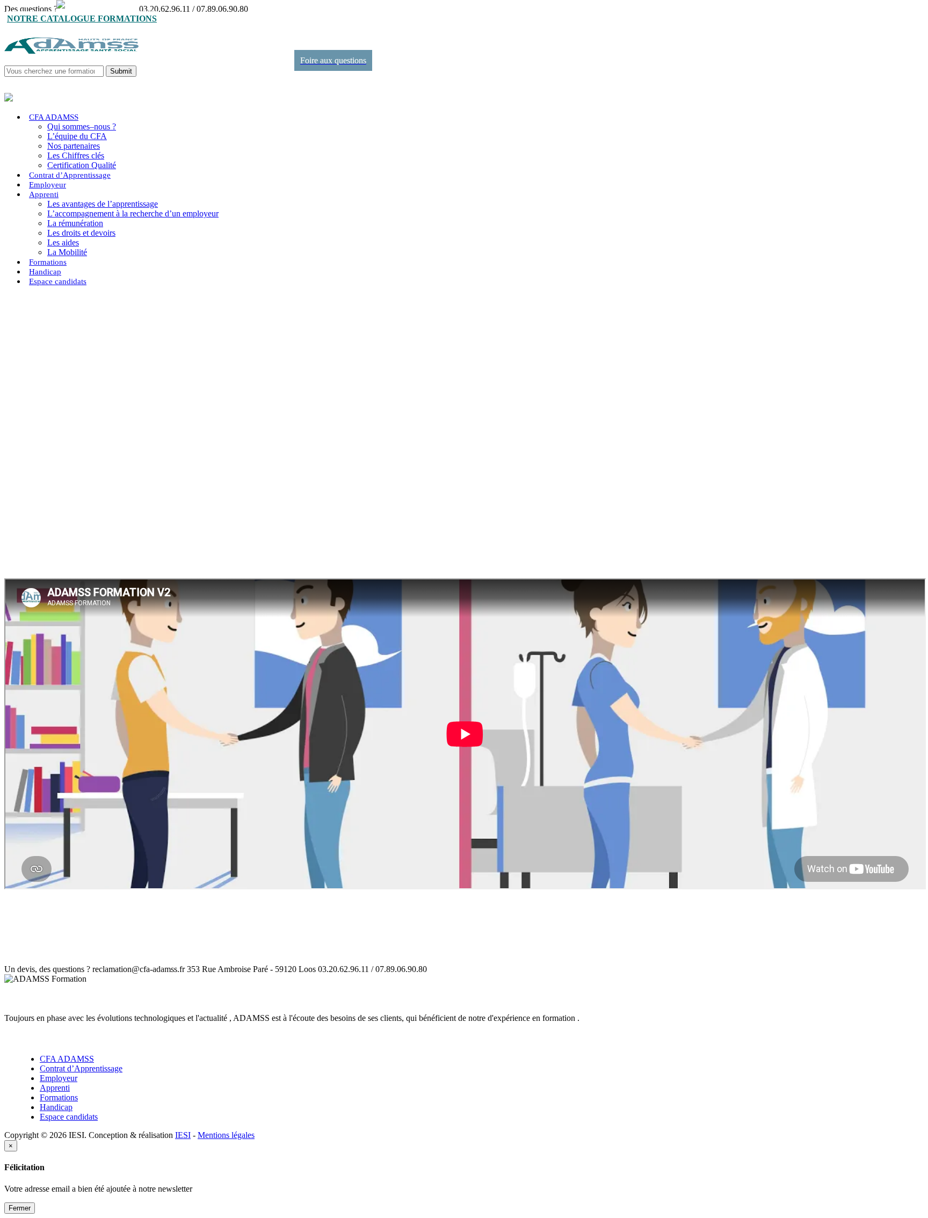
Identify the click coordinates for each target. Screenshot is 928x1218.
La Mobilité (67, 252)
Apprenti (44, 194)
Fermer (20, 1208)
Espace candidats (57, 281)
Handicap (45, 271)
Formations (48, 262)
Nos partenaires (73, 145)
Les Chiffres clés (75, 155)
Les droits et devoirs (81, 232)
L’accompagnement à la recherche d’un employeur (133, 213)
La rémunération (75, 223)
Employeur (47, 184)
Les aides (63, 242)
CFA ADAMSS (53, 117)
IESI (183, 1135)
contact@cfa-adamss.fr (98, 8)
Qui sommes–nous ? (81, 126)
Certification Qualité (81, 165)
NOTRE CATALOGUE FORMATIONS (82, 18)
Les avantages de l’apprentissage (102, 203)
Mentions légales (226, 1135)
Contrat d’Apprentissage (70, 175)
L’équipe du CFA (77, 136)
